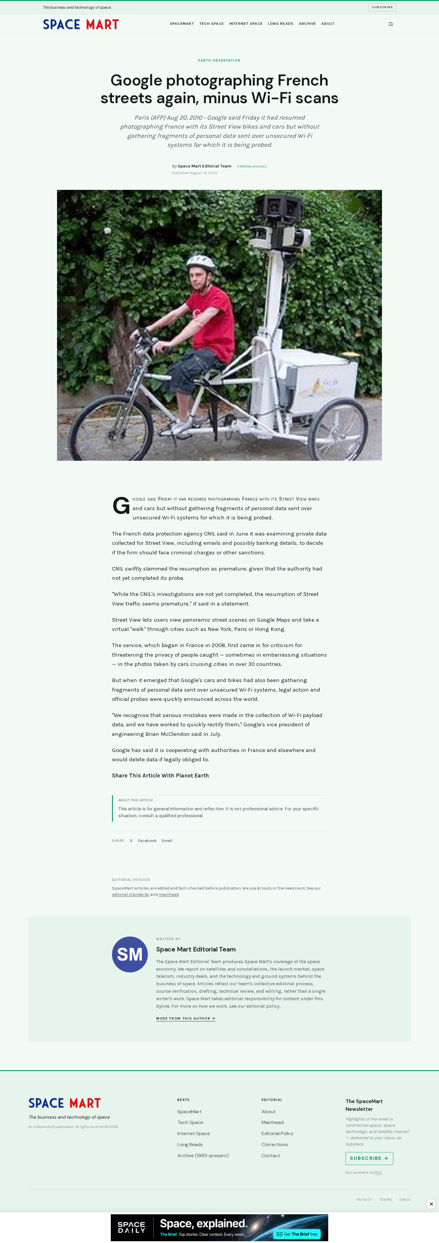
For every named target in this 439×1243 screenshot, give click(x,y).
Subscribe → (369, 1158)
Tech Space (211, 24)
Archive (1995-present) (203, 1155)
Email (167, 840)
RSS (378, 1172)
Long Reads (281, 24)
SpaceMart (182, 24)
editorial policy (262, 1006)
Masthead (273, 1122)
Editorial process (252, 166)
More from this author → (186, 1018)
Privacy (365, 1200)
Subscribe (382, 7)
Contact (271, 1155)
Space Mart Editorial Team (204, 166)
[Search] (391, 24)
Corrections (275, 1144)
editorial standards (130, 894)
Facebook (147, 840)
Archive (307, 24)
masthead (169, 894)
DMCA (405, 1200)
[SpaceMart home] (81, 24)
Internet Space (246, 24)
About (328, 24)
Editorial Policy (278, 1133)
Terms (386, 1200)
